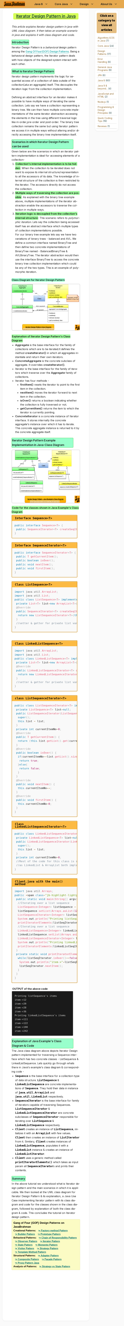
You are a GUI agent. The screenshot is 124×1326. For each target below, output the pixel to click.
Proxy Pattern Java (28, 1262)
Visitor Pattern (26, 1248)
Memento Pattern (47, 1244)
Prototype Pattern (51, 1234)
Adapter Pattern (50, 1255)
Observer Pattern (27, 1241)
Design (84, 4)
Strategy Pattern (49, 1248)
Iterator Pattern (51, 1241)
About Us (106, 4)
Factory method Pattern (54, 1230)
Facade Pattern (53, 1259)
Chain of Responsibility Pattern (59, 1237)
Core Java (61, 4)
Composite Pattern (28, 1259)
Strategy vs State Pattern (56, 1266)
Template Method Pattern (32, 1252)
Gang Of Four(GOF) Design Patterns (47, 51)
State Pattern (25, 1244)
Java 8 (38, 4)
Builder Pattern (26, 1234)
